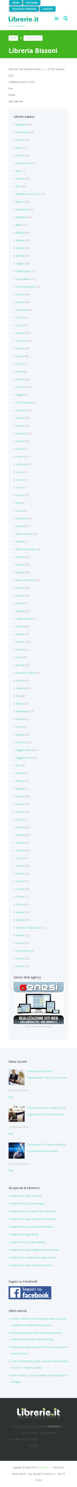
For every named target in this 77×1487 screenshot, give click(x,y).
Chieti (19, 317)
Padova (20, 634)
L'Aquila (20, 456)
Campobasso (23, 279)
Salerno (20, 796)
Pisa (18, 696)
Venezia (20, 920)
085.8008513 (54, 1426)
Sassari (20, 804)
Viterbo (20, 966)
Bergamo (21, 217)
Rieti (18, 765)
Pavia (19, 657)
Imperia (20, 441)
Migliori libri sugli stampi (25, 1234)
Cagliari (20, 263)
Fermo (20, 371)
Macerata (21, 518)
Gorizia (20, 426)
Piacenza (21, 688)
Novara (20, 595)
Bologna (20, 232)
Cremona (21, 341)
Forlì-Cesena (23, 402)
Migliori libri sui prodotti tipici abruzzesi (33, 1211)
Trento (20, 881)
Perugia (20, 665)
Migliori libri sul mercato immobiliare (32, 1227)
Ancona (20, 140)
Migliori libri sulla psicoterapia (28, 1203)
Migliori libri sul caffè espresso (28, 1242)
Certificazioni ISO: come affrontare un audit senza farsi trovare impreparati (46, 1148)
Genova (20, 418)
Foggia (19, 395)
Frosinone (21, 410)
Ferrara (20, 379)
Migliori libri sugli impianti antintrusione (33, 1219)
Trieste (20, 897)
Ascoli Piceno (23, 163)
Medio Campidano (26, 549)
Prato (19, 727)
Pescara (20, 680)
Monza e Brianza (25, 580)
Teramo (20, 850)
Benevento (22, 209)
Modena (20, 572)
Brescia (20, 248)
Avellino (20, 178)
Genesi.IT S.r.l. (44, 1467)
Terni (19, 858)
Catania (20, 302)
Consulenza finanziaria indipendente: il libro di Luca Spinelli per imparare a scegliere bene (47, 1075)
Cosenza (21, 333)
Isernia (20, 449)
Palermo (21, 642)
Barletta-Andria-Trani (28, 194)
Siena (19, 819)
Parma (20, 649)
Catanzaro (22, 310)
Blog (11, 1097)
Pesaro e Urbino (25, 673)
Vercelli (20, 935)
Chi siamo (31, 2)
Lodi (18, 503)
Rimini (20, 773)
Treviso (20, 889)
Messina (20, 557)
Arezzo (20, 155)
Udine (19, 904)
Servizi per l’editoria (24, 8)
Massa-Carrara (24, 534)
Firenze (20, 387)
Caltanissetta (23, 271)
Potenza (20, 719)
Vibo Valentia (23, 951)
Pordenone (22, 711)
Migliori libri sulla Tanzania (26, 1196)
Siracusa (20, 827)
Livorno (20, 495)
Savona (20, 812)
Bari (18, 186)
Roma (19, 781)
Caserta (20, 294)
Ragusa (20, 734)
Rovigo (20, 788)
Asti (18, 171)
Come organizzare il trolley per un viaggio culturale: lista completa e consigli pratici (46, 1112)
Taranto (20, 843)
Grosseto (21, 433)
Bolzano (20, 240)
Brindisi (20, 256)
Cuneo (20, 356)
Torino (19, 866)
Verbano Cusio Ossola (28, 927)
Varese (20, 912)
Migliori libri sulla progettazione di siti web (35, 1250)
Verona (20, 943)
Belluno (20, 202)
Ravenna (21, 742)
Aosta (19, 148)
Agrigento (21, 124)
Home (15, 2)
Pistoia (19, 704)
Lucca (19, 510)
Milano (20, 565)
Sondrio (20, 835)
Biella (19, 225)
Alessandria (22, 132)
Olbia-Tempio (24, 619)
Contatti (48, 8)
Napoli (19, 588)
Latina (19, 472)
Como (19, 325)
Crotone (20, 348)
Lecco (19, 487)
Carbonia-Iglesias (25, 287)
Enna (19, 364)
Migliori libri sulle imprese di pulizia (31, 1265)
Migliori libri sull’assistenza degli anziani (33, 1257)
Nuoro (19, 603)
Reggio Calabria (25, 750)
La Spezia (21, 464)
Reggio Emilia (23, 758)
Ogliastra (21, 611)
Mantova (21, 526)
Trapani (20, 873)
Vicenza (20, 958)
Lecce (19, 480)
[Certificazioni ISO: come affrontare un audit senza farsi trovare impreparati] (17, 1150)
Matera (20, 541)
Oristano (21, 626)
